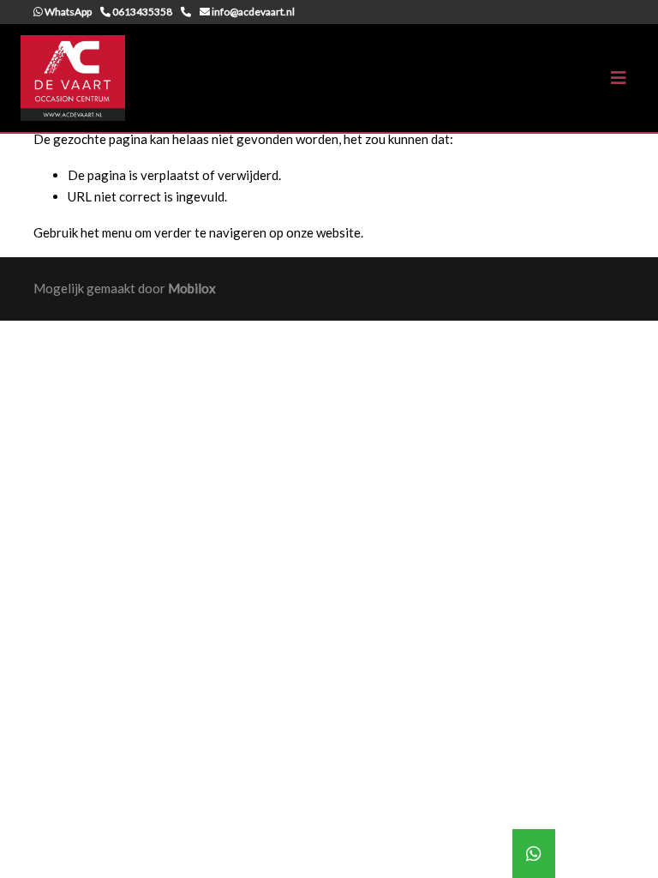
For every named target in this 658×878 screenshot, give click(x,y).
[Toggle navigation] (618, 77)
